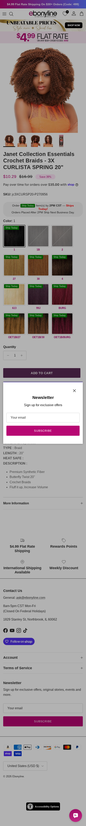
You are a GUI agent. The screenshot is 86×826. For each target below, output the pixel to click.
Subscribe (43, 430)
